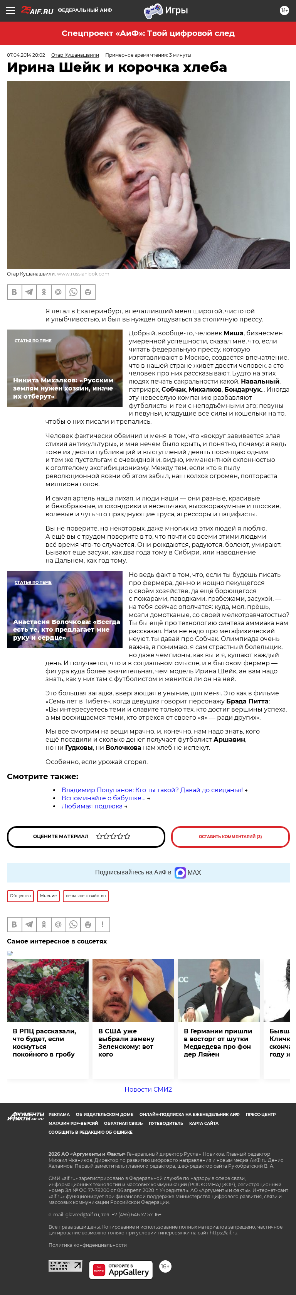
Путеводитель (166, 1123)
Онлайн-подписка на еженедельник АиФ (190, 1114)
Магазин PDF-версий (73, 1123)
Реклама (59, 1114)
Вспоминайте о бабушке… (103, 798)
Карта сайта (204, 1123)
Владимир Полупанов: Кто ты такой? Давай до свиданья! (152, 790)
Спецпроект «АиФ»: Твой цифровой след (148, 33)
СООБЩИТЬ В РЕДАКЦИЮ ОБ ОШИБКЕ (91, 1132)
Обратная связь (123, 1123)
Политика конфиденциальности (88, 1245)
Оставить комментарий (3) (230, 836)
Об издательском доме (104, 1114)
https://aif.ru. (224, 1233)
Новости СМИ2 (148, 1089)
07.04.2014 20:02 (26, 55)
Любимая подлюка (92, 806)
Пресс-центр (261, 1114)
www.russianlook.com (83, 274)
